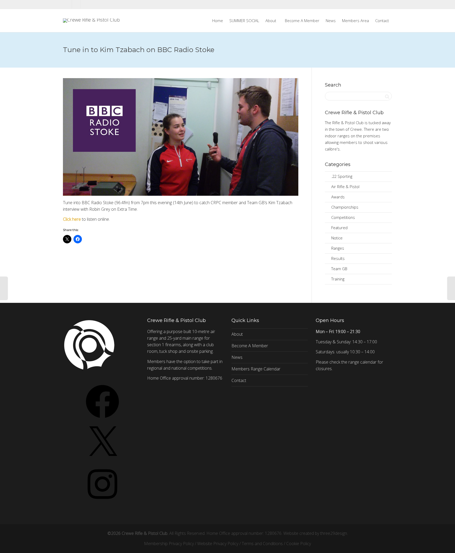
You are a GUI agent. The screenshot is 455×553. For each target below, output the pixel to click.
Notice (337, 237)
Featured (339, 227)
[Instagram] (85, 4)
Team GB (339, 268)
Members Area (355, 20)
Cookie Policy (298, 543)
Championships (344, 207)
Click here (72, 219)
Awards (338, 196)
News (331, 20)
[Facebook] (76, 4)
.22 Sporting (341, 176)
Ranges (337, 248)
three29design (333, 533)
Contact (382, 20)
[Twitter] (67, 4)
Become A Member (302, 20)
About (271, 20)
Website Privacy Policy (217, 543)
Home (217, 20)
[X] (102, 461)
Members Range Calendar (255, 369)
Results (338, 258)
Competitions (343, 217)
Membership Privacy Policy (169, 543)
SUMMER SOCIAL (244, 20)
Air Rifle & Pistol (345, 186)
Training (337, 278)
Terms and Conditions (262, 543)
